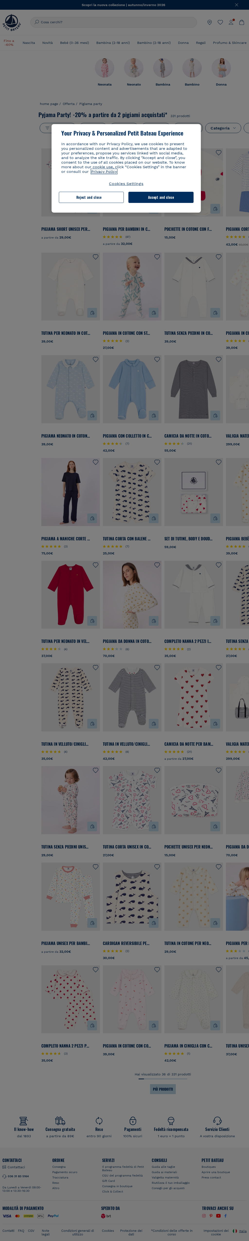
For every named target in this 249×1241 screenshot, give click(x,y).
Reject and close (89, 197)
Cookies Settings (126, 183)
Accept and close (161, 197)
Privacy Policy (104, 171)
